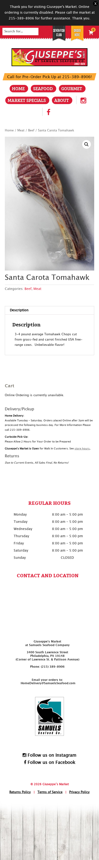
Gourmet (71, 88)
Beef (31, 130)
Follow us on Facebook (50, 762)
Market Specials (27, 100)
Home (18, 88)
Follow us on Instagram (51, 755)
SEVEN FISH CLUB (59, 32)
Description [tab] (19, 310)
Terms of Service (49, 792)
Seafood (43, 88)
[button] (86, 144)
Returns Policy (20, 792)
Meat (21, 130)
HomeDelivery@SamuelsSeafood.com (48, 683)
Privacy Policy (79, 792)
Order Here (77, 32)
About (61, 100)
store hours (82, 448)
